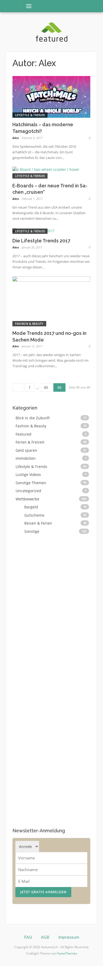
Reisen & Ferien (38, 523)
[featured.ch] (51, 31)
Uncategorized (28, 490)
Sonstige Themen (31, 482)
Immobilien (26, 458)
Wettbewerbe (27, 498)
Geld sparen (26, 450)
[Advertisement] (52, 680)
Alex (15, 138)
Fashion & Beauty (29, 324)
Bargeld (31, 506)
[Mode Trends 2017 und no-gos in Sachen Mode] (51, 300)
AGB (45, 937)
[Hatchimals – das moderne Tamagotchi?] (51, 96)
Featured (23, 434)
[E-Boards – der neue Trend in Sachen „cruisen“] (51, 172)
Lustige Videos (28, 474)
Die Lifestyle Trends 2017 (41, 240)
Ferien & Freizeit (30, 442)
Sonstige (31, 531)
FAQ (28, 937)
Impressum (68, 937)
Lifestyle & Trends (30, 115)
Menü (26, 6)
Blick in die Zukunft (33, 417)
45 (48, 386)
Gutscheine (34, 515)
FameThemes (67, 953)
